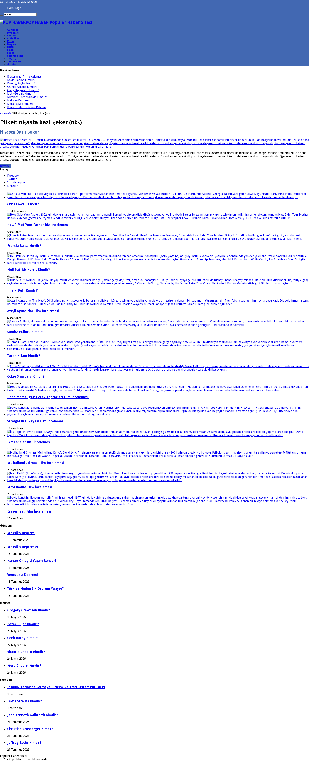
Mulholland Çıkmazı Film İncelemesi (35, 463)
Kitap (10, 41)
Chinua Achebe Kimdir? (22, 86)
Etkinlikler (13, 38)
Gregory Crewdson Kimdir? (28, 610)
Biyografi (13, 32)
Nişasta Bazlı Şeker (19, 132)
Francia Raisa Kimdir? (24, 246)
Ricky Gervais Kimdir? (21, 93)
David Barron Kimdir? (21, 80)
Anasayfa (5, 113)
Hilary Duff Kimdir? (22, 290)
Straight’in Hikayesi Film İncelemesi (35, 421)
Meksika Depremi (18, 100)
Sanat (10, 52)
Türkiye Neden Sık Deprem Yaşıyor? (35, 588)
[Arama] (1, 15)
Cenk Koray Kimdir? (22, 638)
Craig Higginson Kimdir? (23, 90)
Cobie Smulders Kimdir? (26, 376)
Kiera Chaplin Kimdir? (24, 666)
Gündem (12, 29)
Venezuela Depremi (22, 575)
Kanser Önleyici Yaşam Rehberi (26, 107)
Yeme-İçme (14, 61)
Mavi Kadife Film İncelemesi (29, 487)
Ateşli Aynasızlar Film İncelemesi (33, 311)
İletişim (11, 64)
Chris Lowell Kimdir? (23, 204)
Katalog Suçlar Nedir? (21, 83)
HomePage (14, 8)
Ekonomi (12, 35)
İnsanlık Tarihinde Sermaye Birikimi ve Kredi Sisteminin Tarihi (56, 687)
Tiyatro (11, 58)
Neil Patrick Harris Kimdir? (28, 270)
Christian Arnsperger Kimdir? (30, 729)
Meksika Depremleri (20, 103)
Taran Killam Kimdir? (23, 356)
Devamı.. (5, 166)
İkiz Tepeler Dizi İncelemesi (29, 442)
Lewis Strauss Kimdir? (24, 701)
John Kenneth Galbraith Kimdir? (32, 715)
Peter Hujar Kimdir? (23, 624)
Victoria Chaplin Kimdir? (26, 652)
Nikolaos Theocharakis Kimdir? (27, 97)
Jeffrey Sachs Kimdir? (24, 743)
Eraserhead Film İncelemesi (24, 76)
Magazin (12, 44)
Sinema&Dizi (15, 55)
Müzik (10, 47)
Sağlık (10, 49)
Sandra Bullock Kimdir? (25, 332)
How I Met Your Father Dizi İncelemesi (38, 225)
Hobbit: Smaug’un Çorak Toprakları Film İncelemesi (48, 397)
